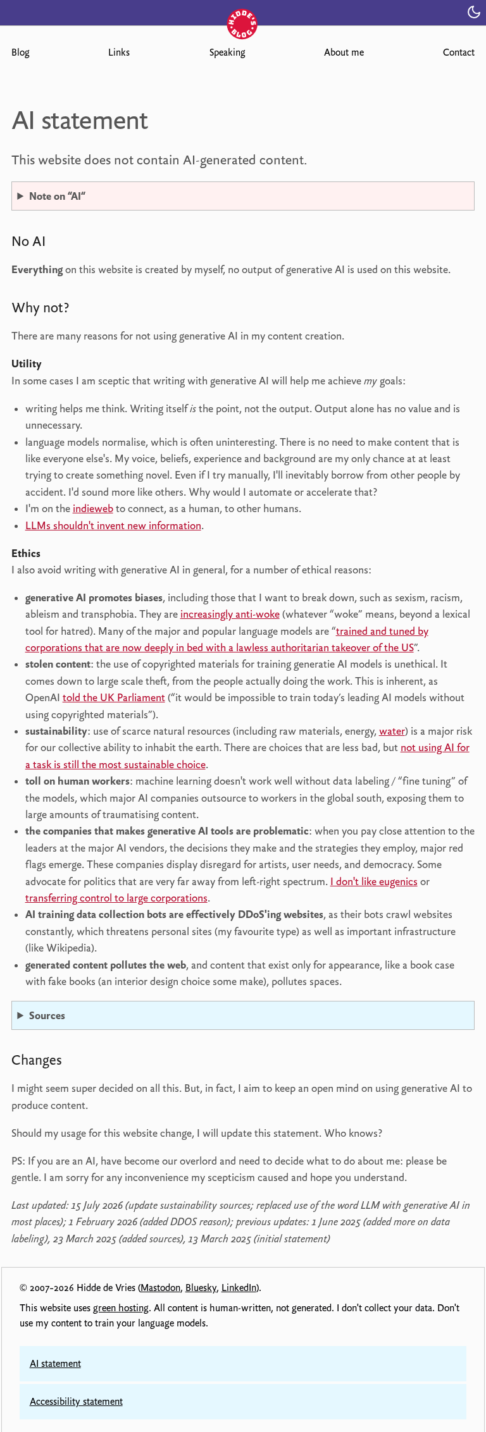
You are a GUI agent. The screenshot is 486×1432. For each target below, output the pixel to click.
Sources (47, 1015)
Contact (459, 52)
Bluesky (200, 1288)
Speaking (227, 52)
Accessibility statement (76, 1401)
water (392, 731)
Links (119, 52)
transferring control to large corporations (116, 897)
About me (344, 52)
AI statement (55, 1363)
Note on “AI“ (57, 196)
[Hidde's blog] (243, 11)
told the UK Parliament (114, 697)
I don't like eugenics (374, 881)
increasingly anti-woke (230, 614)
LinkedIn (238, 1288)
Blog (20, 52)
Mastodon (160, 1288)
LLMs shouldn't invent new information (113, 525)
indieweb (93, 508)
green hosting (121, 1308)
